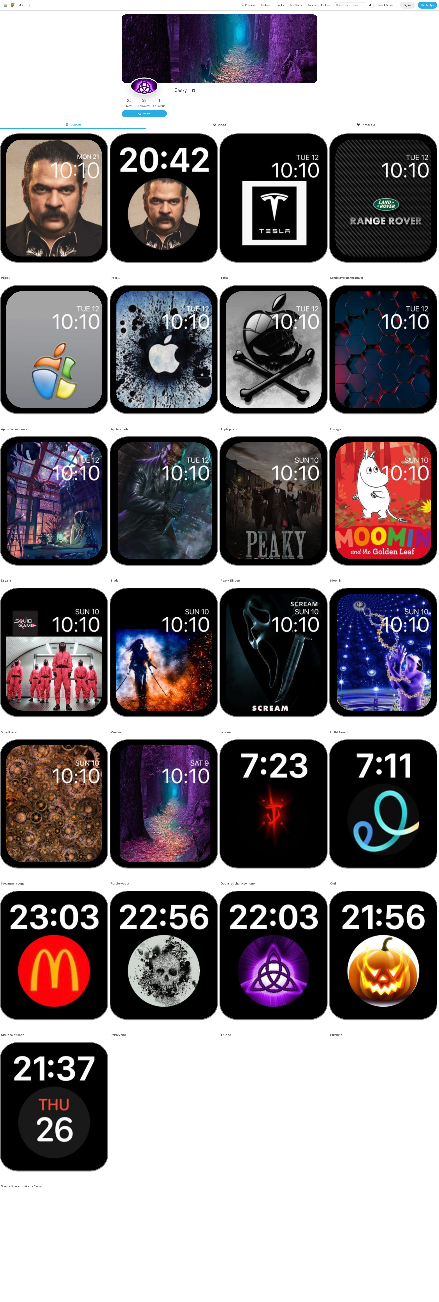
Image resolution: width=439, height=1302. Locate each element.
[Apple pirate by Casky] (274, 349)
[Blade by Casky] (164, 500)
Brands (311, 5)
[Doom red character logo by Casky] (274, 803)
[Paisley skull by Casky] (164, 955)
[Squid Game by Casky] (54, 652)
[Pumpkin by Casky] (383, 955)
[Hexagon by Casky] (383, 349)
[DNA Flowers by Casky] (383, 652)
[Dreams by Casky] (54, 500)
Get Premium (248, 5)
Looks (280, 5)
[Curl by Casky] (383, 803)
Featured (266, 5)
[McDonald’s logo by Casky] (54, 955)
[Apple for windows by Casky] (54, 349)
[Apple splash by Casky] (164, 349)
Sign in (407, 5)
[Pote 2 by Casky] (54, 198)
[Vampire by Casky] (164, 652)
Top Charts (295, 5)
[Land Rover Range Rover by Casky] (383, 198)
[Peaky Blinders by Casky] (274, 500)
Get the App (427, 5)
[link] (20, 5)
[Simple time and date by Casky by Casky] (54, 1106)
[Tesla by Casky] (274, 198)
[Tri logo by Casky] (274, 955)
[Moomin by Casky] (383, 500)
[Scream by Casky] (274, 652)
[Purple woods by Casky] (164, 803)
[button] (427, 5)
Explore (325, 5)
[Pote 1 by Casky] (164, 198)
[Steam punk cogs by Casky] (54, 803)
